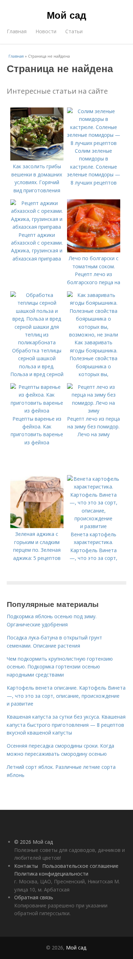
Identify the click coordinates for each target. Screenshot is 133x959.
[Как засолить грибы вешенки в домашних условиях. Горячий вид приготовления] (36, 158)
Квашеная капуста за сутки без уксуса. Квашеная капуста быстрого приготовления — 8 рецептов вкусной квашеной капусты (66, 724)
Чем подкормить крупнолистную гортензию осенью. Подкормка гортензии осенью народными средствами (60, 666)
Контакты (26, 865)
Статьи (74, 31)
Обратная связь (33, 897)
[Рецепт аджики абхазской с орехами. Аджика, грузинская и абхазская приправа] (36, 226)
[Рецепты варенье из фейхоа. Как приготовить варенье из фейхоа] (36, 410)
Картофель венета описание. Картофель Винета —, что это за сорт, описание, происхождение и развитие (66, 695)
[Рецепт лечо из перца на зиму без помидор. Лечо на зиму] (93, 410)
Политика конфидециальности (51, 873)
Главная (17, 31)
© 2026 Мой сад (33, 841)
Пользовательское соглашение (80, 865)
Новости (45, 31)
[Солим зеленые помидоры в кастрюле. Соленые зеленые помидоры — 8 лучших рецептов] (93, 143)
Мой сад (66, 15)
